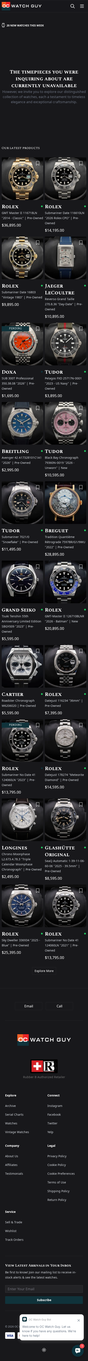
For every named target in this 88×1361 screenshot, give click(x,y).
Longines (22, 848)
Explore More (44, 971)
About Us (11, 1156)
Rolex (22, 206)
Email (28, 1006)
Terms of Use (56, 1182)
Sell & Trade (13, 1222)
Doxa (22, 372)
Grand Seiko (22, 610)
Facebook (54, 1114)
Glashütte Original (65, 851)
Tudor (65, 372)
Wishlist (10, 1231)
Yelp (50, 1132)
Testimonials (14, 1174)
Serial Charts (14, 1114)
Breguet (65, 530)
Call (59, 1006)
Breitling (22, 451)
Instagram (54, 1106)
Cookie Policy (56, 1165)
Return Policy (56, 1200)
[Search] (72, 6)
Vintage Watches (17, 1132)
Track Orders (14, 1240)
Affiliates (11, 1165)
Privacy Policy (56, 1156)
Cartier (22, 694)
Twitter (52, 1123)
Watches (11, 1123)
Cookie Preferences (61, 1174)
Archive (10, 1106)
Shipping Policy (58, 1191)
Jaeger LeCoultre (65, 289)
